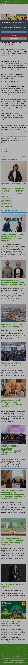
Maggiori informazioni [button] (14, 38)
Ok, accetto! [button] (14, 32)
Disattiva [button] (14, 35)
